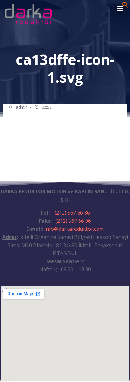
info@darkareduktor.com (74, 228)
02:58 (46, 107)
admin (21, 107)
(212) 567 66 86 (72, 212)
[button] (125, 6)
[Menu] (120, 8)
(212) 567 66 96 (73, 220)
